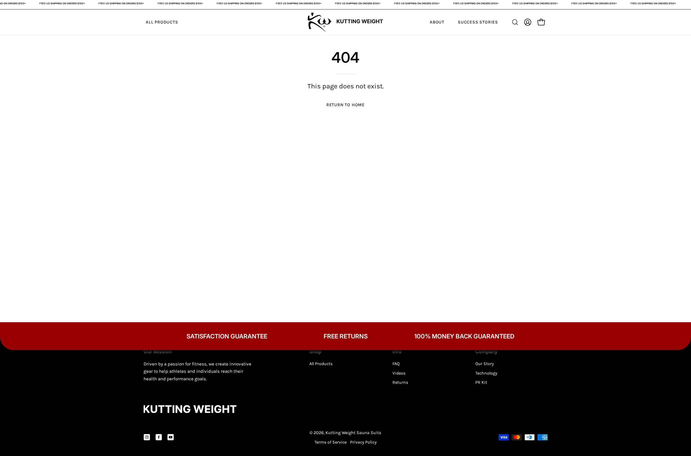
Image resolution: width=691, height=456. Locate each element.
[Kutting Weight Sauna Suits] (345, 22)
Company (486, 351)
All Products (321, 363)
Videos (398, 372)
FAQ (395, 363)
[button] (515, 22)
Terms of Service (330, 442)
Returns (400, 382)
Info (397, 351)
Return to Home (345, 104)
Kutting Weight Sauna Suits (353, 432)
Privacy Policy (363, 442)
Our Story (484, 363)
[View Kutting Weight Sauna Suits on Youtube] (170, 437)
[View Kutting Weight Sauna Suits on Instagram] (147, 437)
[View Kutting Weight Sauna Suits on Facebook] (158, 437)
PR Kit (481, 382)
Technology (486, 372)
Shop (315, 351)
